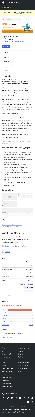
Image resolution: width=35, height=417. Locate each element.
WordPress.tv (7, 371)
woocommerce (29, 291)
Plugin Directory (6, 7)
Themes (20, 351)
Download (6, 46)
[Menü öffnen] (32, 2)
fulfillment (30, 284)
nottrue (7, 252)
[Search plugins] (19, 19)
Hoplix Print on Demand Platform (14, 41)
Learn (3, 362)
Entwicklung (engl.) (8, 368)
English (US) (30, 280)
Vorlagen (21, 357)
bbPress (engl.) (7, 383)
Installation (6, 61)
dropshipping (23, 284)
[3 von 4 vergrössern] (14, 203)
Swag (21, 371)
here (10, 143)
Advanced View (7, 296)
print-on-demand (28, 287)
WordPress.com (7, 377)
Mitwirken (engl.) (23, 362)
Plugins (20, 354)
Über (3, 348)
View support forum (8, 337)
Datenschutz (6, 357)
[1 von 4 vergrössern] (14, 195)
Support (5, 70)
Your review (5, 325)
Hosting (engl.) (6, 354)
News (3, 351)
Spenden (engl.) (24, 368)
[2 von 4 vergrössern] (31, 195)
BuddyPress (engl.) (8, 386)
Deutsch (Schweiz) (12, 394)
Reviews (6, 57)
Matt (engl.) (6, 380)
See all (31, 325)
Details (5, 53)
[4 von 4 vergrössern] (31, 210)
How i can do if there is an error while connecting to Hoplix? (12, 225)
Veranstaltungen (23, 365)
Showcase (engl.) (23, 348)
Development (7, 66)
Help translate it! (17, 13)
